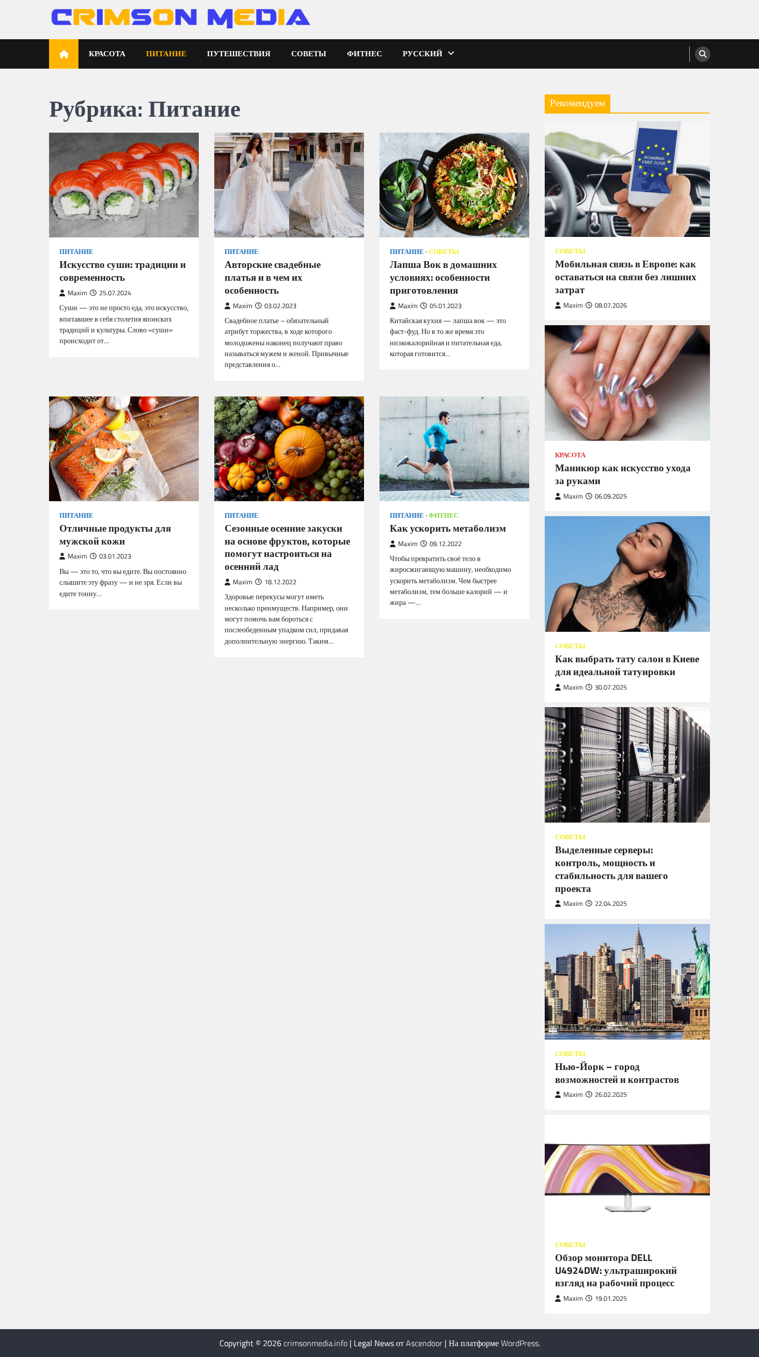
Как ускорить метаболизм (448, 528)
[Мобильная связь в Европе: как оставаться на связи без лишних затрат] (627, 179)
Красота (107, 53)
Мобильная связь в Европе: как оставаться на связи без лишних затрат (626, 277)
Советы (308, 53)
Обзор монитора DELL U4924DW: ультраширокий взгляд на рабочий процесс (616, 1270)
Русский (422, 53)
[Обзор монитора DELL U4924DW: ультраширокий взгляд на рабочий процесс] (627, 1173)
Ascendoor (424, 1343)
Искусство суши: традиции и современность (122, 271)
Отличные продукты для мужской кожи (115, 535)
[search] (702, 54)
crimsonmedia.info (315, 1343)
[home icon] (63, 54)
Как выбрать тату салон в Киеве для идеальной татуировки (627, 665)
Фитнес (364, 53)
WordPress (520, 1343)
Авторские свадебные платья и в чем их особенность (273, 277)
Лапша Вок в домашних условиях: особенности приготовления (443, 277)
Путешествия (239, 53)
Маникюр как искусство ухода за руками (623, 474)
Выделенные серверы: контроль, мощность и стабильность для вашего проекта (611, 869)
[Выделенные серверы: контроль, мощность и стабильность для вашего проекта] (627, 765)
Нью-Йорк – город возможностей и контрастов (617, 1073)
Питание (166, 53)
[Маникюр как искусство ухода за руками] (627, 383)
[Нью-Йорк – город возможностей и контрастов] (627, 982)
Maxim (77, 293)
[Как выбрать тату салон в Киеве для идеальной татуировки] (627, 574)
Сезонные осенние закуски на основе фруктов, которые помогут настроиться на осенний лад (287, 547)
